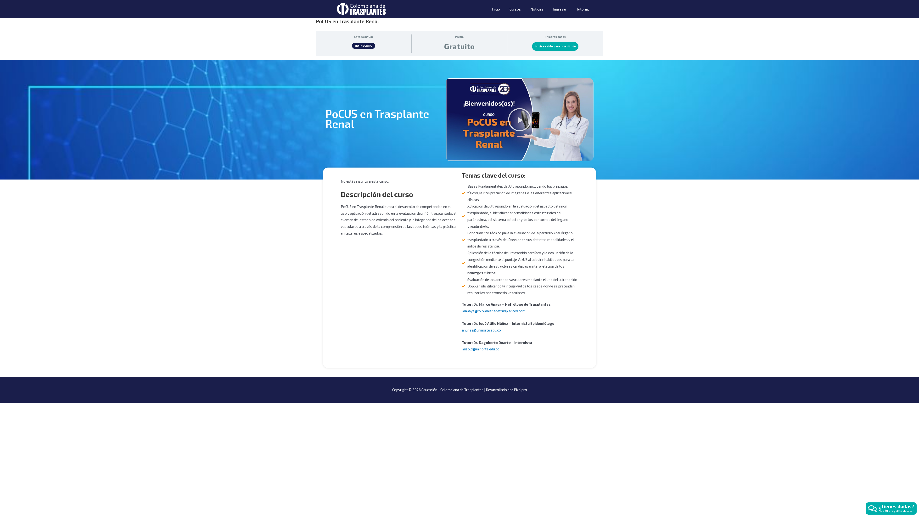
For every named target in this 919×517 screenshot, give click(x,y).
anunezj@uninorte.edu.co (481, 330)
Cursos (515, 9)
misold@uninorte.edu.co (480, 349)
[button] (520, 120)
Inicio (496, 9)
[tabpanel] (459, 214)
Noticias (537, 9)
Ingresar (560, 9)
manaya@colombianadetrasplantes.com (494, 311)
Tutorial (582, 9)
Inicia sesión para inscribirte (555, 46)
